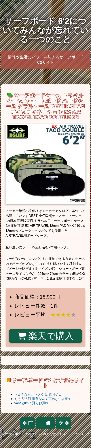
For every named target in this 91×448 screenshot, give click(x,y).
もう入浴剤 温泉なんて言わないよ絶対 (43, 399)
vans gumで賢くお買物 (31, 403)
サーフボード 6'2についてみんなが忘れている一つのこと (46, 30)
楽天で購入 (50, 336)
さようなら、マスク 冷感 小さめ (38, 394)
